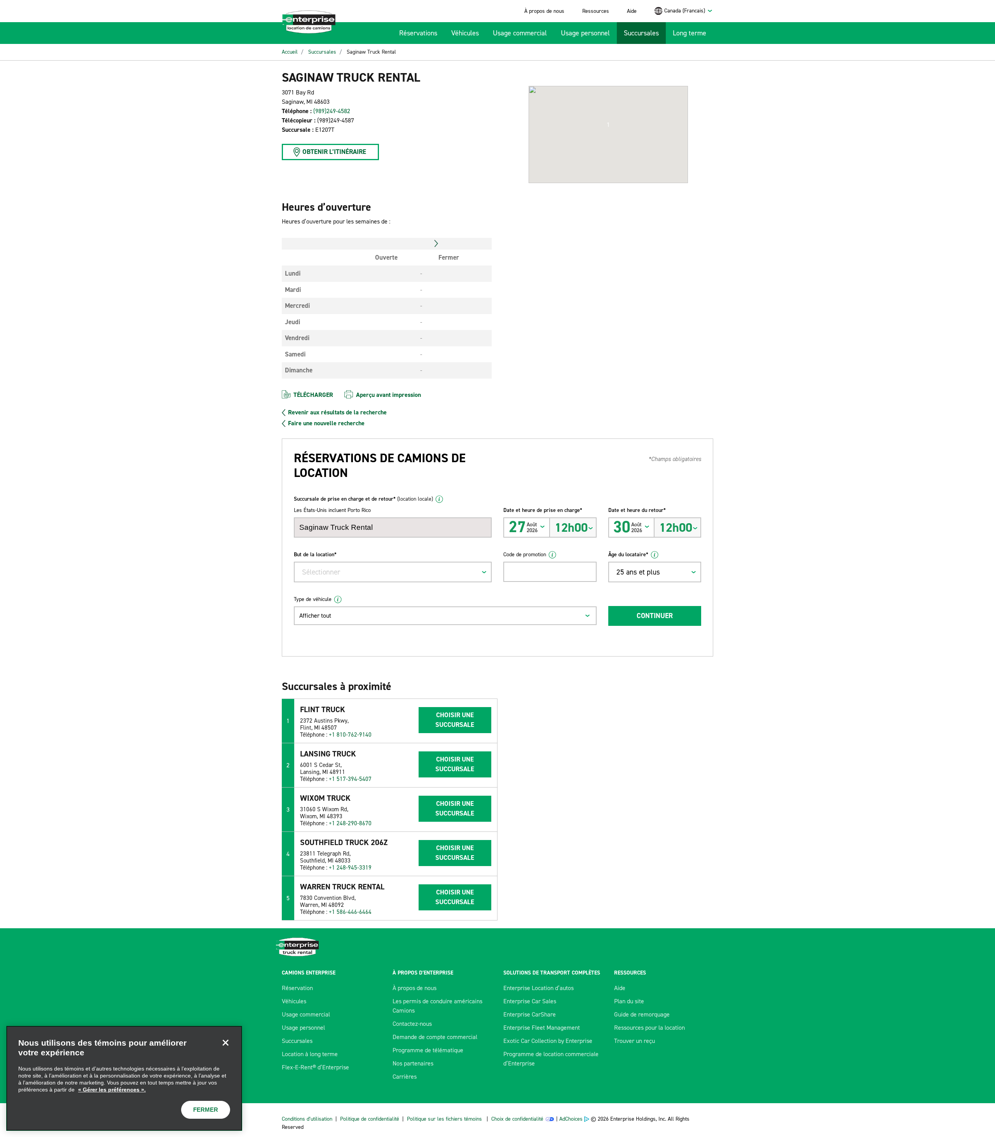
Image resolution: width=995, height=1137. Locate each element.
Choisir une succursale (454, 720)
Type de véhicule (313, 599)
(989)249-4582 (331, 111)
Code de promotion (524, 554)
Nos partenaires (413, 1063)
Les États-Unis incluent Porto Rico (332, 510)
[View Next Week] (436, 244)
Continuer (655, 615)
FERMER (205, 1109)
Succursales (641, 33)
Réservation (297, 988)
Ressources (595, 11)
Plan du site (629, 1001)
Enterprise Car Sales (529, 1001)
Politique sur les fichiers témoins (444, 1119)
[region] (124, 1078)
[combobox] (688, 11)
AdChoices (571, 1119)
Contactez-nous (412, 1024)
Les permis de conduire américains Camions (437, 1006)
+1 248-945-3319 (350, 868)
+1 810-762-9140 (350, 735)
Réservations (418, 33)
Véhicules (465, 33)
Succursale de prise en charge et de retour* (363, 499)
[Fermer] (225, 1042)
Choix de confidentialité (517, 1119)
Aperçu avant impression (388, 395)
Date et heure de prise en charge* (542, 510)
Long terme (689, 33)
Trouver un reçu (634, 1041)
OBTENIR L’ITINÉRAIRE (334, 151)
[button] (608, 124)
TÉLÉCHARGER (313, 395)
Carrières (405, 1076)
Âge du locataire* (628, 554)
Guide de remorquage (642, 1014)
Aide (632, 11)
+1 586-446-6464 (350, 912)
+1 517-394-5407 (350, 779)
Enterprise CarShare (529, 1014)
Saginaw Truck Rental (371, 52)
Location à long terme (310, 1054)
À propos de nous (544, 11)
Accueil (290, 52)
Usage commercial (520, 33)
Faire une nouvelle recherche (326, 423)
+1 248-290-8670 (350, 823)
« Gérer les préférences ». (112, 1089)
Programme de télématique (428, 1050)
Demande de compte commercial (435, 1037)
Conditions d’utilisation (307, 1119)
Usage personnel (585, 33)
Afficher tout (315, 615)
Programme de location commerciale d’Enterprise (551, 1058)
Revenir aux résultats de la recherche (337, 412)
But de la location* (315, 554)
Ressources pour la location (649, 1027)
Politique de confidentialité (369, 1119)
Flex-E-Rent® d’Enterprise (315, 1067)
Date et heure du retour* (637, 510)
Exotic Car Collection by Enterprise (547, 1041)
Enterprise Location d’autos (538, 988)
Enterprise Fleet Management (541, 1027)
